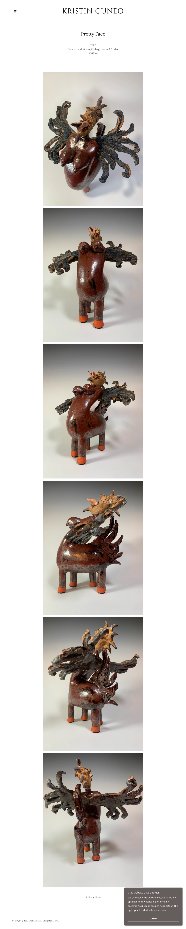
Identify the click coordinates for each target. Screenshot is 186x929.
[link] (93, 12)
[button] (15, 11)
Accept (153, 918)
